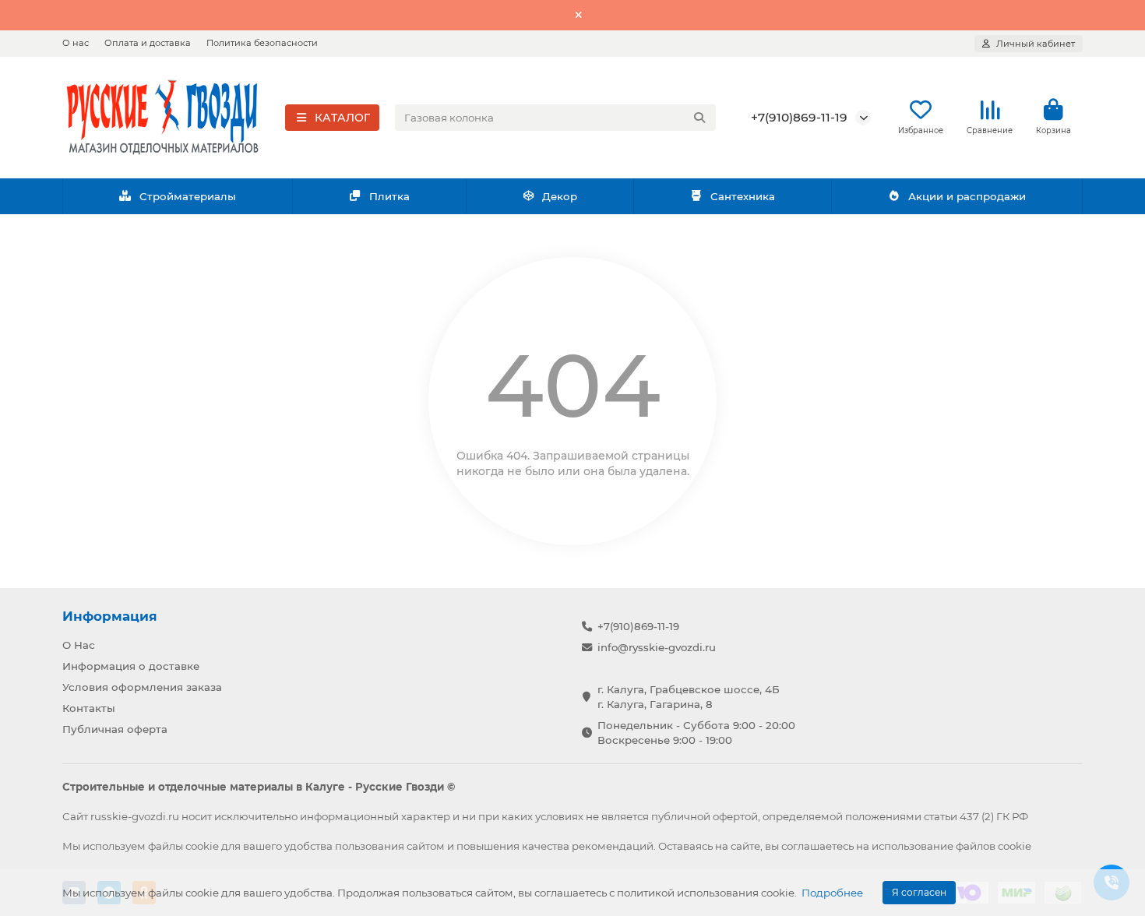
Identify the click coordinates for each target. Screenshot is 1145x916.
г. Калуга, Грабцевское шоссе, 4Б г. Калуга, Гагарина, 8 (688, 696)
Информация (109, 616)
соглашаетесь (817, 846)
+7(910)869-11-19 (799, 117)
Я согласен (919, 892)
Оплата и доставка (147, 42)
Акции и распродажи (967, 196)
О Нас (78, 645)
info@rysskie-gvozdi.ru (656, 647)
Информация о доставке (130, 666)
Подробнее (832, 892)
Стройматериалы (187, 196)
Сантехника (742, 196)
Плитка (389, 196)
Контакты (88, 708)
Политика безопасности (262, 42)
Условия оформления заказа (142, 687)
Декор (559, 196)
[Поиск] (699, 117)
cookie (202, 846)
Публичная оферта (114, 729)
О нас (75, 42)
